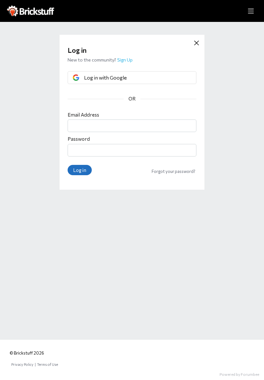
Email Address (83, 115)
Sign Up (125, 59)
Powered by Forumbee (239, 374)
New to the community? (92, 59)
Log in (79, 170)
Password (79, 139)
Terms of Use (47, 364)
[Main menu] (251, 11)
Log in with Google (105, 77)
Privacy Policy (22, 364)
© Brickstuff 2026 (27, 353)
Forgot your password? (173, 171)
